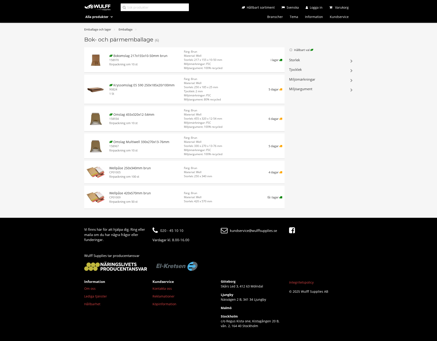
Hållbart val (302, 50)
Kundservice (339, 17)
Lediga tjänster (95, 296)
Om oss (90, 288)
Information (314, 17)
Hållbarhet (92, 304)
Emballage (125, 29)
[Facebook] (293, 230)
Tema (294, 17)
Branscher (275, 17)
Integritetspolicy (301, 282)
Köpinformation (164, 304)
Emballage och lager (97, 29)
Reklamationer (163, 296)
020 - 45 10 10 (171, 230)
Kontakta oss (162, 288)
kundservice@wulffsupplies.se (253, 230)
